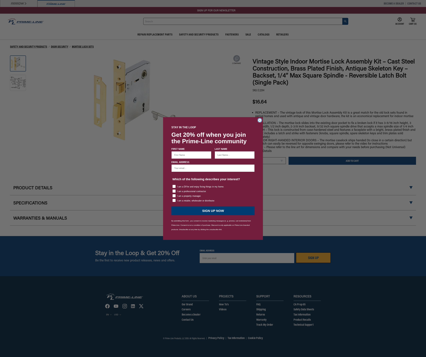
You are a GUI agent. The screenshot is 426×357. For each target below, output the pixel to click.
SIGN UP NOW (213, 211)
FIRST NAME (178, 149)
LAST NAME (221, 149)
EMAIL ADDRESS (180, 162)
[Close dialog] (260, 120)
